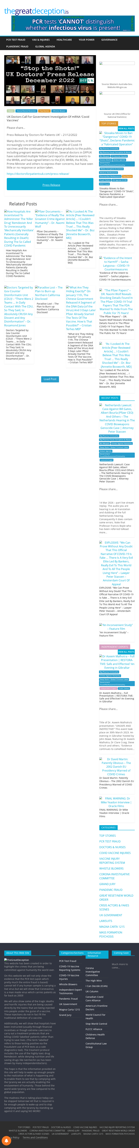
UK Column (92, 991)
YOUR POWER (86, 39)
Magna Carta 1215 (69, 1009)
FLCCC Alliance (94, 1029)
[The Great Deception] (16, 960)
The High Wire (94, 980)
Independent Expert (109, 688)
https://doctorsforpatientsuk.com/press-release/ (38, 174)
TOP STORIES (107, 836)
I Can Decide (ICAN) (96, 986)
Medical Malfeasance (108, 173)
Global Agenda (119, 160)
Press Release (51, 185)
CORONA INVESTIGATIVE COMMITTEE (47, 1130)
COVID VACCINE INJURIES (115, 853)
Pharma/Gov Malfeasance (110, 176)
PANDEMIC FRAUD (111, 890)
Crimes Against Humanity (122, 443)
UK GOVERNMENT (110, 915)
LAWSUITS (105, 921)
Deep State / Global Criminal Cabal (114, 447)
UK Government (68, 1004)
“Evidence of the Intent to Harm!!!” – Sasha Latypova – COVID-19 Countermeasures (115, 276)
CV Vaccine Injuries (119, 156)
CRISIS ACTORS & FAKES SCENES (33, 1133)
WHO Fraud (104, 184)
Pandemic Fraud (68, 998)
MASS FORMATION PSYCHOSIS (120, 1133)
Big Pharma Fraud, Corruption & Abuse (115, 152)
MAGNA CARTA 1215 (112, 927)
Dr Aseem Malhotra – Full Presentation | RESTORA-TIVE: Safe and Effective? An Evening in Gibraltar (116, 697)
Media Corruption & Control (112, 169)
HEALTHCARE (64, 39)
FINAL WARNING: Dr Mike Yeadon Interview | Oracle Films (114, 813)
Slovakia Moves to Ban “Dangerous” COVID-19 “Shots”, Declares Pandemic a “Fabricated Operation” (116, 192)
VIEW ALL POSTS (126, 128)
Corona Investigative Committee (93, 971)
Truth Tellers (105, 180)
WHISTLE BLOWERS (111, 868)
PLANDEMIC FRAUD (17, 46)
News (10, 111)
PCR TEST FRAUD (15, 39)
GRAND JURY (107, 884)
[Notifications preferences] (6, 1140)
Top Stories (44, 111)
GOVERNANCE (109, 39)
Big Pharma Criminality (109, 148)
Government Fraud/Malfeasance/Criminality (112, 164)
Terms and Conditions (35, 1137)
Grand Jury (65, 1015)
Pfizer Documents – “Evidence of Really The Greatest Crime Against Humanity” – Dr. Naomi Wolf (50, 237)
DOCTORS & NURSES (112, 847)
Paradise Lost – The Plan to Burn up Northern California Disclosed (48, 308)
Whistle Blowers (68, 984)
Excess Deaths (106, 160)
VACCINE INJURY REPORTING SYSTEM (117, 1127)
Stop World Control (96, 1023)
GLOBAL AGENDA (45, 46)
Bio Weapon (105, 156)
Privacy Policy (11, 1137)
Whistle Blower (59, 111)
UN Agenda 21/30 (119, 180)
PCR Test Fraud (67, 961)
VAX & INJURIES (41, 39)
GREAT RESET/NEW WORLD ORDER (118, 1130)
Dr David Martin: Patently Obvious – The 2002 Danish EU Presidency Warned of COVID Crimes (116, 782)
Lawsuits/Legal (107, 460)
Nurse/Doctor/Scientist (26, 111)
